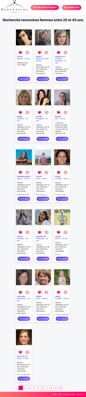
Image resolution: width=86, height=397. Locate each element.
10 (60, 388)
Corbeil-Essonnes (59, 60)
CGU (60, 394)
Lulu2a (19, 56)
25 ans (26, 178)
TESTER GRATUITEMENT (45, 7)
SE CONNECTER (71, 7)
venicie (39, 176)
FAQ (54, 394)
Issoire (19, 178)
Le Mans (58, 178)
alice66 (39, 116)
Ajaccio (20, 59)
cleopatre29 (41, 236)
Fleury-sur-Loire (42, 59)
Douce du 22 (22, 356)
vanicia (58, 236)
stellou (39, 296)
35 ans (66, 298)
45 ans (62, 118)
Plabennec (40, 238)
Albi (56, 118)
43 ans (44, 178)
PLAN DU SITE (69, 394)
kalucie (20, 236)
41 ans (66, 178)
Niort (38, 298)
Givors (57, 238)
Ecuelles (58, 298)
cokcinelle (21, 296)
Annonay (20, 238)
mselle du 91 (60, 56)
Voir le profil (24, 79)
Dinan (19, 358)
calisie (57, 296)
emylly (19, 116)
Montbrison (21, 298)
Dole (38, 178)
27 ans (27, 59)
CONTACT (80, 394)
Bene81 (58, 116)
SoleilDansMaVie (23, 176)
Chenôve (20, 118)
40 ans (38, 61)
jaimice (39, 56)
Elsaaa (57, 176)
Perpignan (40, 118)
